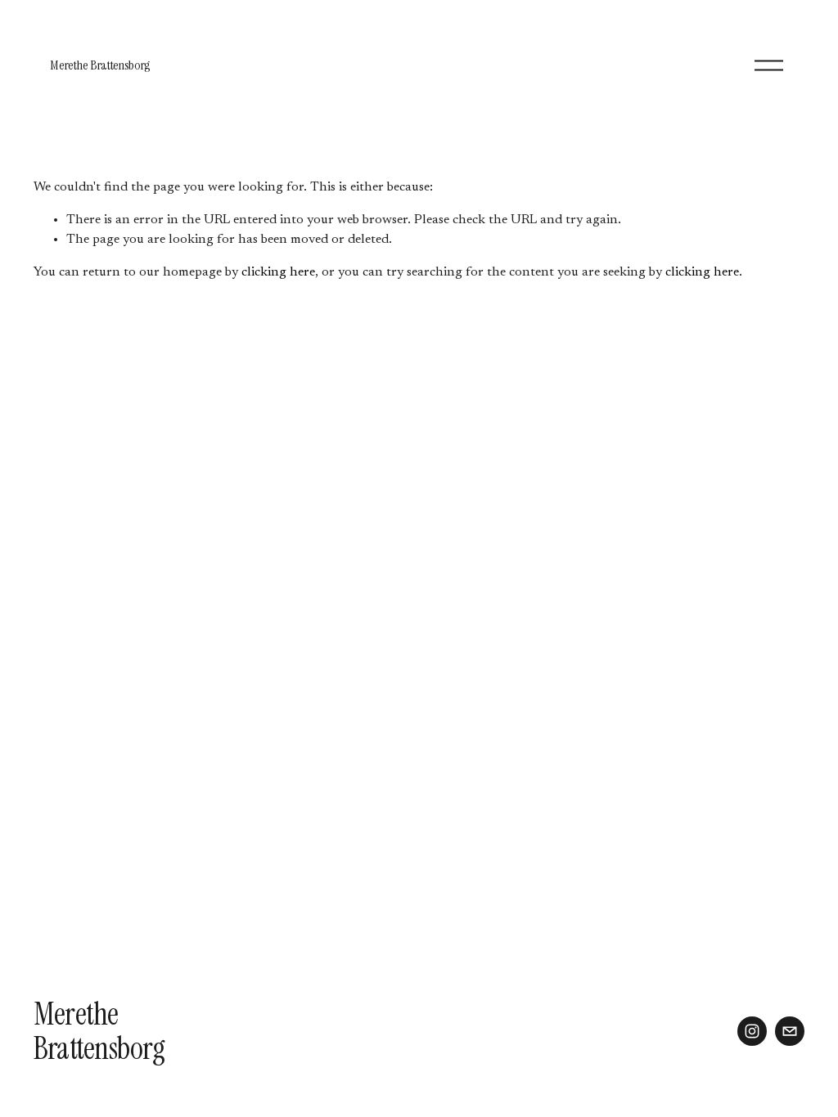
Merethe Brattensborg (100, 65)
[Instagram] (752, 1031)
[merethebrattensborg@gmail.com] (789, 1031)
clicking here (278, 272)
